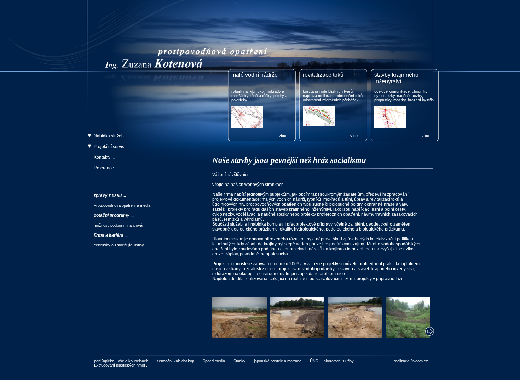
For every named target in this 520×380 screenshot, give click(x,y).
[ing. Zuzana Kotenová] (192, 65)
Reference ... (106, 167)
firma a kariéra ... (111, 235)
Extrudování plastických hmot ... (121, 365)
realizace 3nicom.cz (411, 361)
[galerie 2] (297, 336)
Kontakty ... (104, 157)
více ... (284, 136)
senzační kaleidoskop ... (177, 361)
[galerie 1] (239, 336)
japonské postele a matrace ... (280, 361)
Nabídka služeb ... (111, 136)
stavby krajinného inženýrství (396, 78)
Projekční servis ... (111, 146)
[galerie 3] (355, 336)
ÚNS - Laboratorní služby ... (334, 361)
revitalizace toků (323, 75)
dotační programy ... (114, 215)
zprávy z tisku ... (110, 195)
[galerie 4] (413, 336)
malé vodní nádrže (254, 75)
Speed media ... (216, 361)
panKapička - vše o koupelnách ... (123, 361)
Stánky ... (241, 361)
